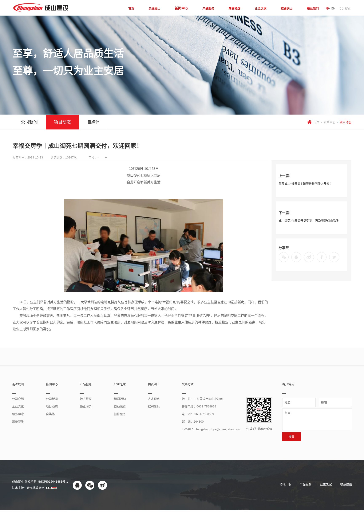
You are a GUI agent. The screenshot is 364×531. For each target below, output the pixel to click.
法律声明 (285, 484)
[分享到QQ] (77, 485)
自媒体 (93, 122)
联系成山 (346, 484)
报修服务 (120, 414)
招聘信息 (154, 406)
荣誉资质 (18, 421)
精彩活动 (120, 399)
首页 (316, 122)
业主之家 (326, 484)
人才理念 (154, 399)
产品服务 (306, 484)
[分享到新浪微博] (309, 257)
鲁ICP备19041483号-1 (52, 481)
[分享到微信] (284, 257)
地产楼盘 (86, 399)
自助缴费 (120, 406)
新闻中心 (329, 122)
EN (333, 8)
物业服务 (86, 406)
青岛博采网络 (35, 488)
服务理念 (18, 414)
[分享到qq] (296, 257)
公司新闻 (29, 122)
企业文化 (18, 406)
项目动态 (62, 122)
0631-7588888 (206, 406)
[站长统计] (51, 488)
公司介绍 (18, 399)
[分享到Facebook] (322, 257)
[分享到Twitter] (334, 257)
